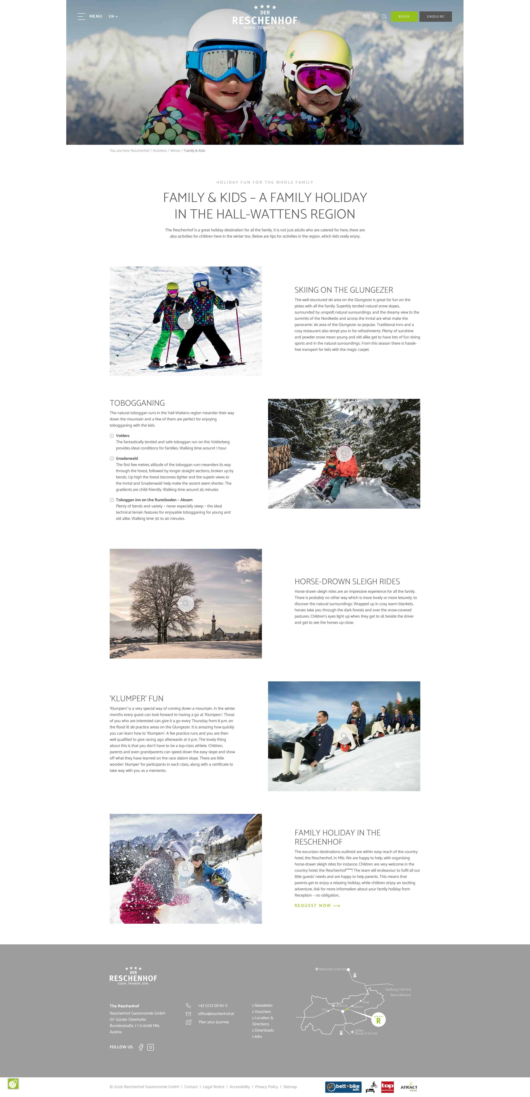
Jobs (258, 1036)
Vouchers (262, 1011)
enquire (436, 16)
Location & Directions (262, 1021)
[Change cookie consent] (13, 1084)
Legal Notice (213, 1087)
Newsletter (263, 1005)
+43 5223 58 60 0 (212, 1005)
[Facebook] (141, 1047)
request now (314, 906)
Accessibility (240, 1087)
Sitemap (290, 1087)
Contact (191, 1087)
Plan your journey (213, 1022)
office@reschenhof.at (215, 1013)
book (404, 16)
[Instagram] (150, 1047)
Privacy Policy (266, 1087)
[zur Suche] (382, 16)
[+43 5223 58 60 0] (375, 16)
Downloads (264, 1030)
